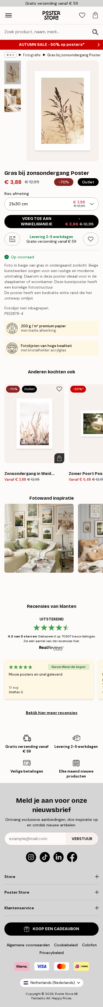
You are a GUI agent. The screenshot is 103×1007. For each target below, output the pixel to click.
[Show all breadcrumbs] (10, 55)
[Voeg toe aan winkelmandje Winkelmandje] (59, 458)
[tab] (82, 15)
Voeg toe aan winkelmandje (57, 221)
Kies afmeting (16, 193)
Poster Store (64, 994)
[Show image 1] (12, 72)
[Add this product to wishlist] (91, 239)
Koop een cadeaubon (56, 929)
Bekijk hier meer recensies (51, 712)
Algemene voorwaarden (28, 944)
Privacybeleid (52, 952)
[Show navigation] (8, 15)
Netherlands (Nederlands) (52, 982)
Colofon (89, 944)
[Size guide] (12, 239)
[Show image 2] (12, 100)
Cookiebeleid (66, 944)
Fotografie (32, 55)
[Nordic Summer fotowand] (39, 538)
